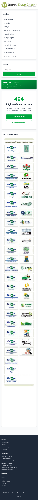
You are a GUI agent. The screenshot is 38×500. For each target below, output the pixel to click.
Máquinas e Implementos (12, 30)
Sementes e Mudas (10, 56)
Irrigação (7, 23)
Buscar (19, 74)
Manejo (6, 27)
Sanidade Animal (9, 49)
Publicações (7, 41)
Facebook (4, 486)
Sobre (3, 477)
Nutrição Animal (9, 34)
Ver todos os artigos (19, 123)
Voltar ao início (19, 117)
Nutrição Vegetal (9, 38)
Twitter (3, 483)
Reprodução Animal (10, 45)
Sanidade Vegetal (9, 52)
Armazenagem (8, 19)
